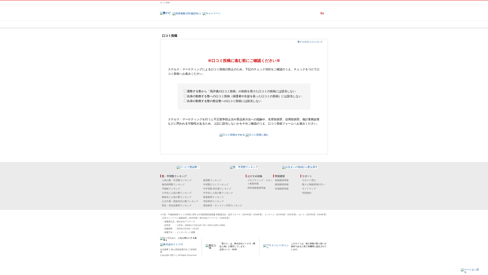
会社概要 (164, 249)
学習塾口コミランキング (215, 184)
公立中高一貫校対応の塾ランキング (180, 201)
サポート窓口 (309, 180)
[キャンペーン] (313, 24)
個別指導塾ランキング (173, 184)
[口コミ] (257, 24)
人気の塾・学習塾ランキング (177, 180)
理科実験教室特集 (256, 188)
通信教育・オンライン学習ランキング (222, 205)
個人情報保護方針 (179, 249)
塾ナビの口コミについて (310, 41)
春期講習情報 (282, 180)
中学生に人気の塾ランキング (218, 193)
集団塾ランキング (212, 180)
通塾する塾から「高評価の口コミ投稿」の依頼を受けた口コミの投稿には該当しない (241, 91)
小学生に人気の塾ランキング (177, 193)
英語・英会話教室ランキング (177, 205)
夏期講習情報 (282, 184)
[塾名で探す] (202, 24)
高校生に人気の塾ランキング (177, 197)
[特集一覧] (285, 24)
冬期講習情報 (282, 188)
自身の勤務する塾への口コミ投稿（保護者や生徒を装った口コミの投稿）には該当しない (244, 96)
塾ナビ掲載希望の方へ (313, 184)
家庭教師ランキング (213, 197)
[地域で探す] (174, 24)
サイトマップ (309, 188)
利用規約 (306, 193)
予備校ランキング (171, 188)
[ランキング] (230, 24)
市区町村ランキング (213, 201)
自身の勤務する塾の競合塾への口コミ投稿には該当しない (224, 101)
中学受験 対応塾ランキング (217, 188)
